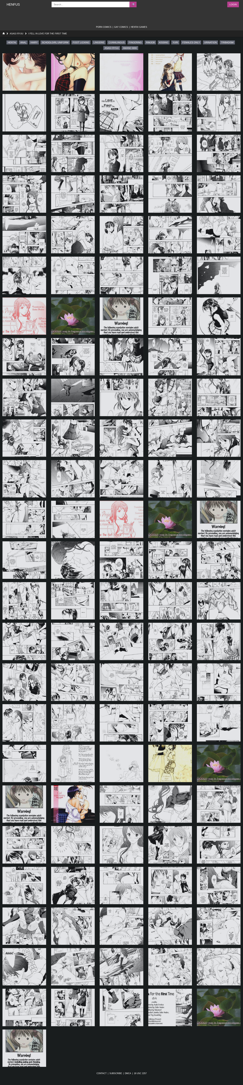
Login (233, 4)
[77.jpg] (73, 682)
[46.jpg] (24, 438)
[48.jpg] (121, 438)
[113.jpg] (121, 966)
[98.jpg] (121, 844)
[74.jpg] (170, 641)
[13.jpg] (121, 153)
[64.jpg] (170, 560)
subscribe (115, 1073)
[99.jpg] (170, 844)
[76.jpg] (24, 682)
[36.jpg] (24, 356)
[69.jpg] (170, 600)
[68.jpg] (121, 600)
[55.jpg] (219, 478)
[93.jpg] (121, 804)
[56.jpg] (24, 519)
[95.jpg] (219, 804)
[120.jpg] (219, 1007)
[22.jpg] (73, 234)
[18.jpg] (121, 194)
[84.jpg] (170, 722)
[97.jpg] (73, 844)
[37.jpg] (73, 356)
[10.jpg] (219, 112)
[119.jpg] (170, 1007)
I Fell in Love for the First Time (47, 33)
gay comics (121, 27)
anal (23, 42)
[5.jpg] (219, 72)
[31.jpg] (24, 316)
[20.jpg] (219, 194)
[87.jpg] (73, 763)
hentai (12, 42)
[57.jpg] (73, 519)
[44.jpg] (170, 397)
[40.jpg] (219, 356)
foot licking (81, 42)
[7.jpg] (73, 112)
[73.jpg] (121, 641)
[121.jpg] (24, 1048)
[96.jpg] (24, 844)
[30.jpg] (219, 275)
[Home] (3, 34)
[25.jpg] (219, 234)
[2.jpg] (73, 72)
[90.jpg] (219, 763)
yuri (175, 42)
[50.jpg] (219, 438)
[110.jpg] (219, 926)
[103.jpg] (121, 885)
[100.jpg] (219, 844)
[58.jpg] (121, 519)
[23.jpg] (121, 234)
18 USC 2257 (140, 1073)
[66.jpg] (24, 600)
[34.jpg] (170, 316)
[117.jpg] (73, 1007)
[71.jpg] (24, 641)
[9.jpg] (170, 112)
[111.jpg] (24, 966)
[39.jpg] (170, 356)
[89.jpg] (170, 763)
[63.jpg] (121, 560)
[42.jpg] (73, 397)
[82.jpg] (73, 722)
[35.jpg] (219, 316)
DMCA (128, 1073)
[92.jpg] (73, 804)
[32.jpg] (73, 316)
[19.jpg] (170, 194)
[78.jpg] (121, 682)
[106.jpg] (24, 926)
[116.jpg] (24, 1007)
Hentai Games (139, 27)
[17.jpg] (73, 194)
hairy (34, 42)
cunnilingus (116, 42)
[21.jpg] (24, 234)
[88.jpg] (121, 763)
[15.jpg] (219, 153)
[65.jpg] (219, 560)
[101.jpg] (24, 885)
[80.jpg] (219, 682)
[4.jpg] (170, 72)
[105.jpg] (219, 885)
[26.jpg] (24, 275)
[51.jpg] (24, 478)
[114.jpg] (170, 966)
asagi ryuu (112, 48)
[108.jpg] (121, 926)
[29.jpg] (170, 275)
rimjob (150, 42)
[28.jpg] (121, 275)
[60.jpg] (219, 519)
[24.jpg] (170, 234)
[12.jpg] (73, 153)
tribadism (227, 42)
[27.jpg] (73, 275)
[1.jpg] (24, 72)
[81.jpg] (24, 722)
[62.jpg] (73, 560)
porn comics (103, 27)
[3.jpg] (121, 72)
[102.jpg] (73, 885)
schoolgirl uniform (55, 42)
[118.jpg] (121, 1007)
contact (102, 1073)
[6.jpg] (24, 112)
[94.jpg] (170, 804)
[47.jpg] (73, 438)
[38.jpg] (121, 356)
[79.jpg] (170, 682)
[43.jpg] (121, 397)
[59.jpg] (170, 519)
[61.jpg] (24, 560)
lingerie (99, 42)
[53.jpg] (121, 478)
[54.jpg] (170, 478)
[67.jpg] (73, 600)
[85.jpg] (219, 722)
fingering (135, 42)
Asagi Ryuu (16, 33)
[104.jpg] (170, 885)
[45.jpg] (219, 397)
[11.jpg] (24, 153)
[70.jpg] (219, 600)
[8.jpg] (121, 112)
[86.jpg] (24, 763)
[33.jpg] (121, 316)
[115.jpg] (219, 966)
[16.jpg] (24, 194)
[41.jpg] (24, 397)
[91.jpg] (24, 804)
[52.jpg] (73, 478)
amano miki (130, 48)
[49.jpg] (170, 438)
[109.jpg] (170, 926)
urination (210, 42)
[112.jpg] (73, 966)
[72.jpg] (73, 641)
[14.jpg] (170, 153)
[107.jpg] (73, 926)
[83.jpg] (121, 722)
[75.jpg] (219, 641)
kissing (163, 42)
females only (191, 42)
